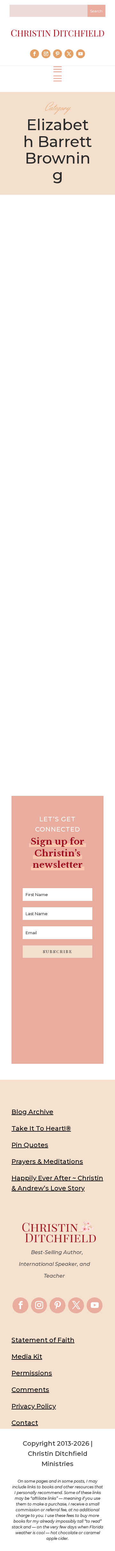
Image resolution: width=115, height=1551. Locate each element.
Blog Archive (32, 1112)
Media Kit (27, 1356)
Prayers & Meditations (47, 1161)
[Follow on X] (69, 53)
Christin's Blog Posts (64, 348)
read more (57, 387)
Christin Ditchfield (51, 338)
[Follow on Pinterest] (57, 53)
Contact (25, 1423)
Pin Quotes (30, 1145)
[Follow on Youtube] (80, 53)
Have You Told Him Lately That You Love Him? (57, 660)
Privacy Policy (34, 1406)
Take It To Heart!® (41, 1128)
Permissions (32, 1373)
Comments (30, 1389)
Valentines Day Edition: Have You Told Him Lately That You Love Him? (57, 542)
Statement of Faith (43, 1340)
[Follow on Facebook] (34, 53)
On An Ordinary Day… (57, 329)
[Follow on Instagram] (46, 53)
